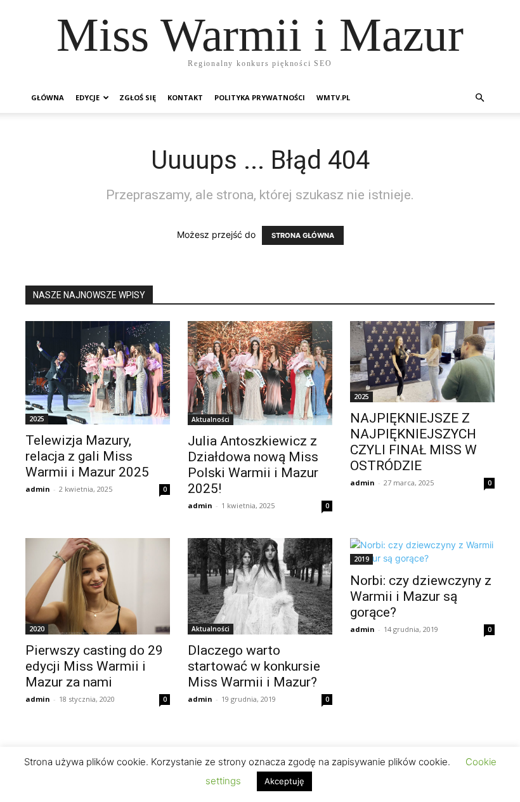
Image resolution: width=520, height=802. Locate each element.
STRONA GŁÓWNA (302, 235)
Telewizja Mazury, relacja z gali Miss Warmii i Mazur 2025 (87, 456)
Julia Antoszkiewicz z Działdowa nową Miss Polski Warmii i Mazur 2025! (253, 464)
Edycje (87, 97)
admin (37, 489)
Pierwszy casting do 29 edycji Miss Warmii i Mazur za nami (94, 666)
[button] (479, 98)
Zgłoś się (137, 97)
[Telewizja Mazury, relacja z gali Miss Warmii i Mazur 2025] (97, 372)
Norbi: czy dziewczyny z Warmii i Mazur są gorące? (420, 596)
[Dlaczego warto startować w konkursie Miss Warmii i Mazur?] (260, 586)
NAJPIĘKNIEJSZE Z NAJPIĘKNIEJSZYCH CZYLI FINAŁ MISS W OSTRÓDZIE (413, 442)
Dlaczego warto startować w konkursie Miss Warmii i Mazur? (254, 666)
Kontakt (185, 97)
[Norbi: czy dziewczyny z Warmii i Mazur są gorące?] (422, 551)
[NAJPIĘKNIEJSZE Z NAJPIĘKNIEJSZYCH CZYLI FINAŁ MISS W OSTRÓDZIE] (422, 361)
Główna (47, 97)
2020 (36, 628)
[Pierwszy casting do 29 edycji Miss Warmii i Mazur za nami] (97, 586)
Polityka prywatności (259, 97)
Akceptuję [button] (284, 781)
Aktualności (211, 419)
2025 (36, 418)
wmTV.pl (333, 97)
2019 (361, 559)
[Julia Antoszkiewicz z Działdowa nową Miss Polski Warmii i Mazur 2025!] (260, 373)
